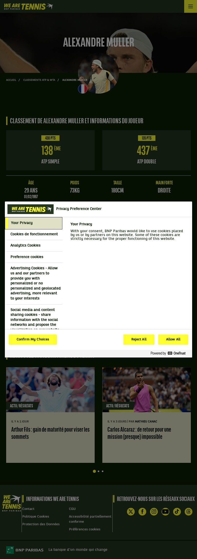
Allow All (173, 339)
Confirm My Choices (33, 339)
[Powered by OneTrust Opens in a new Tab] (170, 353)
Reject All (138, 339)
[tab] (33, 223)
